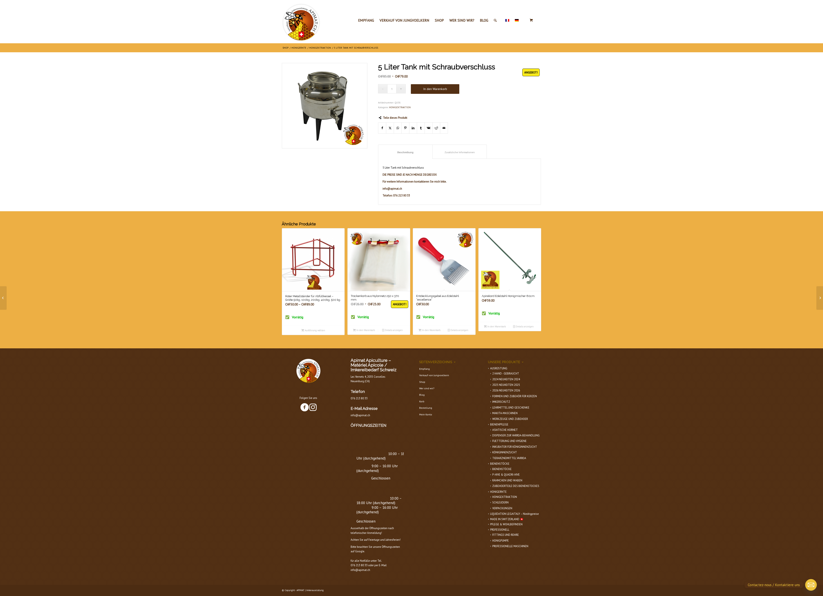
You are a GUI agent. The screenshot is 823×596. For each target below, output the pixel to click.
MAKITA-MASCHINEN (505, 413)
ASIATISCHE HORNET (505, 430)
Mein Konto (425, 414)
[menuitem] (366, 20)
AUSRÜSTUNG (498, 368)
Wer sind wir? (426, 388)
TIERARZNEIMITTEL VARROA (509, 458)
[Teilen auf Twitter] (390, 128)
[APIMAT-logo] (301, 21)
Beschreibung (405, 152)
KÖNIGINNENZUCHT (504, 452)
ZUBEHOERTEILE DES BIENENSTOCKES (515, 486)
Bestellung (425, 407)
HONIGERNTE (498, 492)
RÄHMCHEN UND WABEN (507, 480)
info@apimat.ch (360, 415)
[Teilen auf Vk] (428, 128)
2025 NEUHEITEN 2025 (506, 385)
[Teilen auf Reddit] (436, 128)
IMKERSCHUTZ (501, 402)
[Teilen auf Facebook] (382, 128)
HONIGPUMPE (500, 540)
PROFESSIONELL (499, 530)
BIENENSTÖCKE (499, 464)
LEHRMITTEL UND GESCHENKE (510, 407)
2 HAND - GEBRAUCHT (505, 373)
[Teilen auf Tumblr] (421, 128)
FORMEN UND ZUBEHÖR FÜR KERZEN (514, 396)
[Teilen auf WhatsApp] (397, 128)
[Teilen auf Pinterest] (405, 128)
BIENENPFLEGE (499, 424)
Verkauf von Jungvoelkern (434, 375)
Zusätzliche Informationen (460, 152)
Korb (421, 401)
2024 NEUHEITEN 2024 (506, 379)
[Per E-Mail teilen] (444, 128)
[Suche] (495, 20)
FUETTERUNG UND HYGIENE (509, 441)
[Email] (811, 585)
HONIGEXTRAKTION (400, 107)
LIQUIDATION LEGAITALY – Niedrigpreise (514, 514)
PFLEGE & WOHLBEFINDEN (506, 524)
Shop (422, 381)
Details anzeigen (393, 330)
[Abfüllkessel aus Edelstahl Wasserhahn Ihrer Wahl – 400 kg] (3, 298)
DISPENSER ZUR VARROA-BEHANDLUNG (516, 435)
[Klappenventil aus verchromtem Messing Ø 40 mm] (819, 298)
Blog (422, 394)
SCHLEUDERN (500, 502)
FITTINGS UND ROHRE (505, 535)
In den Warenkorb (435, 89)
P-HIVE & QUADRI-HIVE (506, 474)
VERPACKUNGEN (502, 508)
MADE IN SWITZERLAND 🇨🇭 (506, 519)
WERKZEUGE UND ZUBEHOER (510, 419)
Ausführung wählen (314, 330)
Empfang (424, 368)
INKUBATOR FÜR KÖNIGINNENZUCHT (514, 447)
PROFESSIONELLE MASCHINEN (510, 546)
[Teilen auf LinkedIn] (413, 128)
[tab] (405, 152)
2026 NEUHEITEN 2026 (506, 390)
